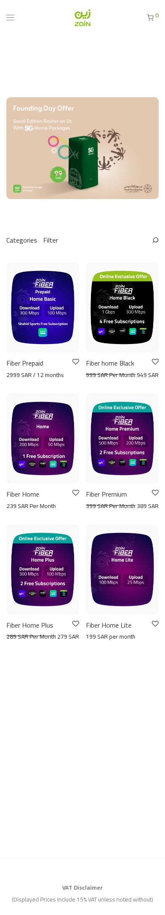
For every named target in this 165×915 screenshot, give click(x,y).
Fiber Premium (106, 494)
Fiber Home (22, 494)
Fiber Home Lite (109, 625)
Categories (21, 240)
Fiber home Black (110, 363)
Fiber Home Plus (29, 625)
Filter (50, 240)
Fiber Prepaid (24, 363)
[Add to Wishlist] (75, 362)
